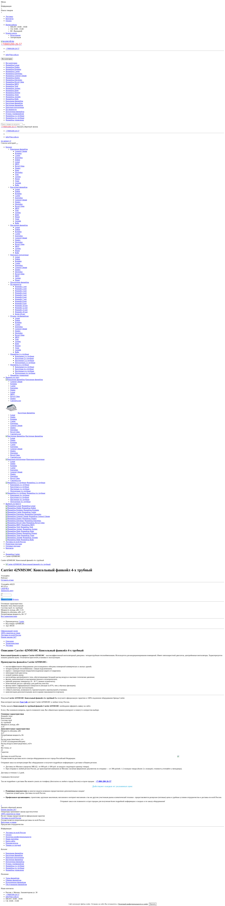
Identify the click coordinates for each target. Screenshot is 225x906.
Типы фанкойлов (12, 878)
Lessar (17, 162)
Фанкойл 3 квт (21, 291)
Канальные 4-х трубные (24, 367)
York (17, 175)
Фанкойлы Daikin (13, 67)
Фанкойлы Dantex (13, 78)
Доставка (9, 16)
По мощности (11, 109)
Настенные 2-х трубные (24, 360)
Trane (17, 181)
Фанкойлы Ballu (12, 99)
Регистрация (15, 35)
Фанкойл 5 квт (21, 295)
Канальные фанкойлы (14, 101)
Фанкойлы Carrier (13, 71)
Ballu (17, 185)
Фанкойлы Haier (12, 90)
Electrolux (19, 172)
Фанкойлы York (12, 86)
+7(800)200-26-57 (12, 49)
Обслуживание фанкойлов (16, 884)
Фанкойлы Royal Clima (15, 82)
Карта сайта (10, 841)
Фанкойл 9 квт (21, 303)
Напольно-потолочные (15, 107)
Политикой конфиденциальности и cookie (133, 904)
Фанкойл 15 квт (21, 310)
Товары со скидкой (13, 845)
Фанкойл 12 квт (21, 308)
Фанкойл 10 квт (21, 306)
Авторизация (15, 37)
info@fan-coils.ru (12, 55)
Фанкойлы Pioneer (13, 93)
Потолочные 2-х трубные (25, 363)
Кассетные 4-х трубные (24, 369)
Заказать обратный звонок (27, 127)
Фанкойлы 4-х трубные (15, 118)
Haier (17, 170)
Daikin (17, 160)
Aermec (18, 177)
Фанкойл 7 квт (21, 299)
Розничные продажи (14, 544)
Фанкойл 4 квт (21, 293)
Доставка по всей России (16, 542)
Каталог (9, 147)
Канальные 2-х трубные (24, 356)
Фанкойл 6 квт (21, 297)
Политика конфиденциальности (18, 837)
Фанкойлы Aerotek (13, 97)
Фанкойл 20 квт (21, 312)
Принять (153, 904)
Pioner (17, 179)
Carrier (17, 155)
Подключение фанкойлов (16, 882)
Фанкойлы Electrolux (14, 80)
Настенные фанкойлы (14, 105)
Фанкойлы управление (15, 120)
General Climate (21, 151)
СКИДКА (5, 588)
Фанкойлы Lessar (12, 65)
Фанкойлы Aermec (13, 88)
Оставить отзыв (7, 580)
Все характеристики (9, 616)
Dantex (17, 168)
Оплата (8, 21)
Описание (10, 641)
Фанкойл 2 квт (21, 289)
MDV (17, 164)
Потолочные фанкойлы (15, 112)
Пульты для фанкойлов (15, 114)
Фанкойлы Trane (12, 95)
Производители (12, 843)
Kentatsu (18, 153)
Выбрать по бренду (13, 504)
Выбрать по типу (12, 377)
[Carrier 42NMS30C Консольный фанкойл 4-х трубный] (28, 564)
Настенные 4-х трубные (24, 371)
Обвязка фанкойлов (13, 880)
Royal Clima (19, 166)
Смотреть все (15, 401)
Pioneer (18, 346)
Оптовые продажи (13, 546)
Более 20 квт (20, 314)
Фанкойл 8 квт (21, 301)
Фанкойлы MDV (12, 84)
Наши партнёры (12, 839)
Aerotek (18, 183)
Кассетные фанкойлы (14, 103)
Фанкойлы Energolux (14, 74)
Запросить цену (7, 591)
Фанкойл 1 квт (21, 287)
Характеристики (12, 643)
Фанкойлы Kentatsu (13, 69)
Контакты (9, 19)
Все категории (11, 63)
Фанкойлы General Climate (16, 76)
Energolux (19, 158)
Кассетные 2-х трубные (24, 358)
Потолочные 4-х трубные (25, 373)
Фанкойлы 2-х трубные (15, 116)
